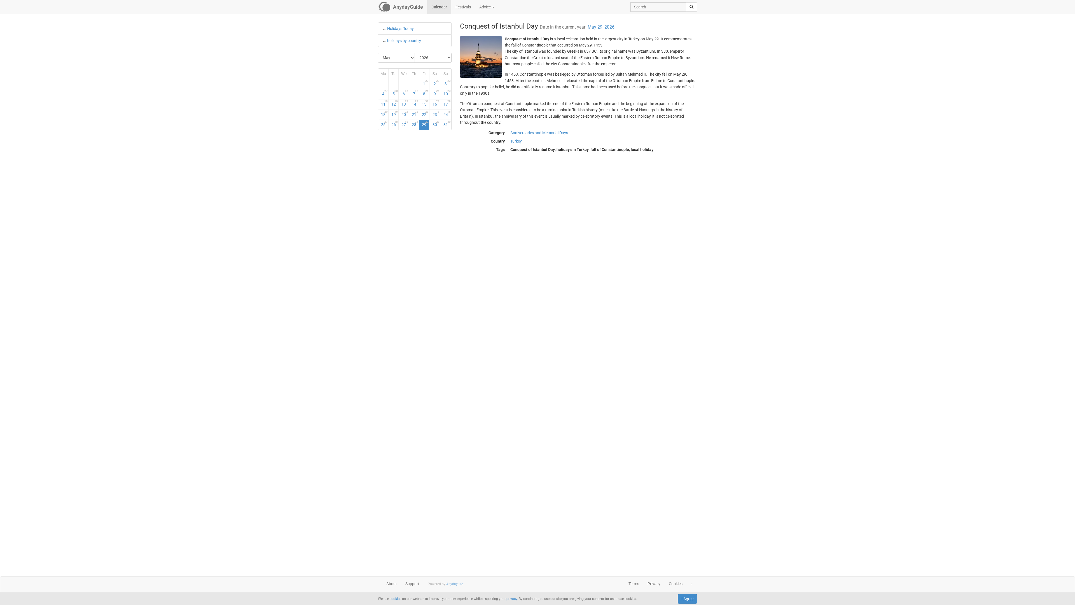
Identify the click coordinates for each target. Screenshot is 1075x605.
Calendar (439, 7)
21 (415, 113)
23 (436, 113)
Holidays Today (400, 28)
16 (436, 103)
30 (436, 123)
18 (384, 113)
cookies (395, 599)
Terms (633, 583)
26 (394, 123)
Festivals (463, 7)
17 (446, 103)
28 (415, 123)
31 (446, 123)
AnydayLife (454, 584)
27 (404, 123)
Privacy (654, 583)
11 (384, 103)
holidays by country (404, 40)
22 (425, 113)
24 (446, 113)
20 (404, 113)
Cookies (676, 583)
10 (446, 92)
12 (394, 103)
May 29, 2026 (601, 27)
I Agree (687, 599)
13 (404, 103)
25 (384, 123)
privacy (511, 599)
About (391, 583)
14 (415, 103)
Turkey (516, 141)
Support (412, 583)
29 (425, 123)
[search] (691, 7)
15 (425, 103)
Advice (485, 7)
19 (394, 113)
